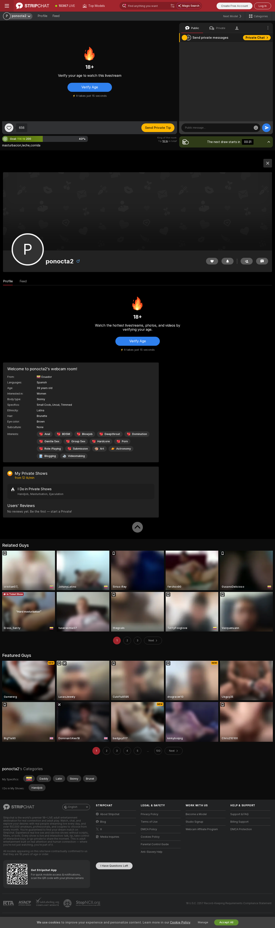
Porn (125, 441)
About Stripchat (109, 814)
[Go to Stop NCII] (88, 903)
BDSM (66, 434)
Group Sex (78, 441)
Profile (42, 16)
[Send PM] (262, 261)
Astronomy (123, 448)
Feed (56, 16)
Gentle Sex (51, 441)
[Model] (267, 163)
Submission (80, 448)
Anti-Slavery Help (151, 851)
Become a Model (196, 814)
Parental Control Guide (155, 844)
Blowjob (87, 434)
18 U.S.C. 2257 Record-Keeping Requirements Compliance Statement (229, 903)
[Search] (173, 6)
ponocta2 (10, 769)
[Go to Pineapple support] (67, 903)
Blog (103, 821)
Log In (263, 6)
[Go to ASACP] (25, 903)
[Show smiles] (255, 127)
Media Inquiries (109, 836)
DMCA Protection (241, 829)
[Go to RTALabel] (9, 903)
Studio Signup (194, 821)
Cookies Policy (150, 836)
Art (102, 448)
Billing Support (239, 821)
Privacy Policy (149, 814)
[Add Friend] (247, 261)
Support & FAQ (239, 814)
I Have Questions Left (114, 865)
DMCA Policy (149, 829)
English (72, 806)
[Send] (266, 127)
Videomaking (76, 456)
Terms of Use (149, 821)
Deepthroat (112, 434)
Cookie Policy (180, 922)
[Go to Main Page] (32, 6)
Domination (139, 434)
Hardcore (103, 441)
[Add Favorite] (9, 127)
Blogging (50, 456)
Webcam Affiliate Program (202, 829)
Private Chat (255, 37)
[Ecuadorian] (29, 778)
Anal (47, 434)
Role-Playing (52, 448)
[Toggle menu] (7, 6)
